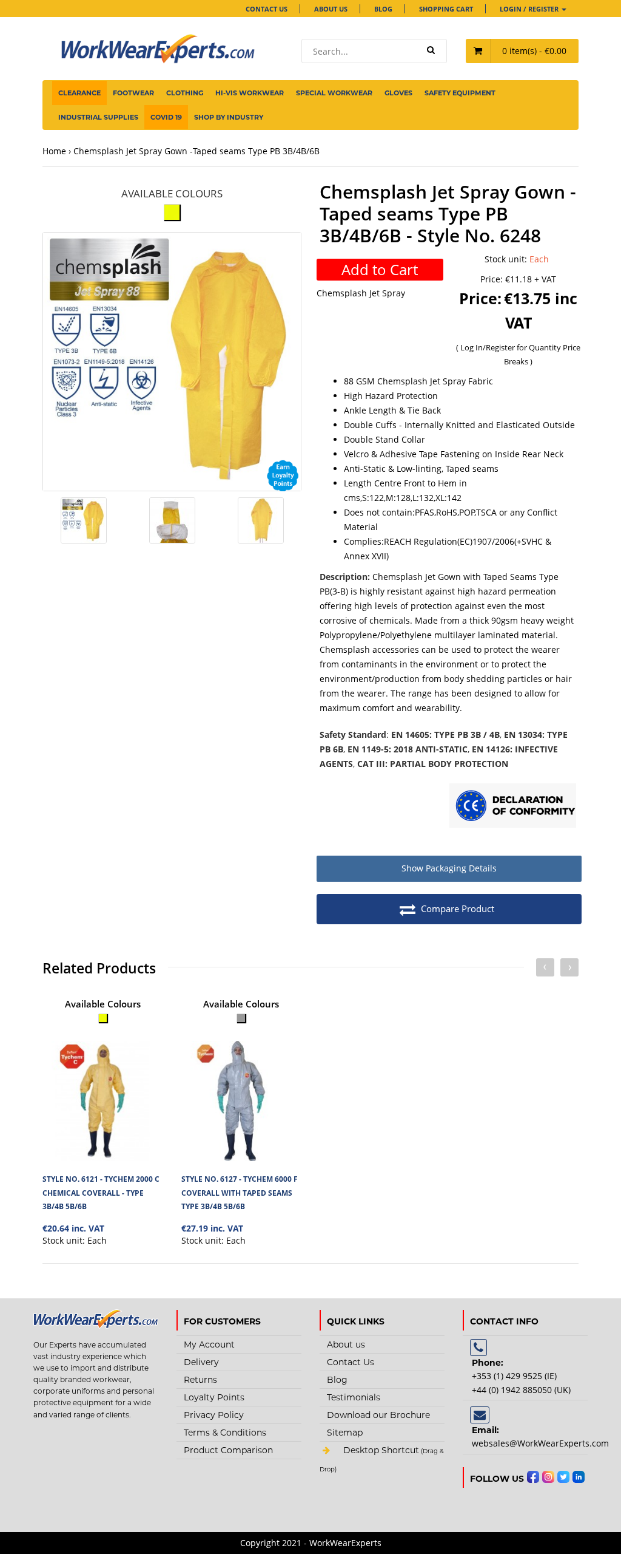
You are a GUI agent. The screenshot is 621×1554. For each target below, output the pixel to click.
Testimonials (353, 1397)
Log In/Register (488, 347)
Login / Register (530, 8)
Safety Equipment (460, 93)
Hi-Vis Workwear (249, 93)
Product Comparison (228, 1450)
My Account (209, 1344)
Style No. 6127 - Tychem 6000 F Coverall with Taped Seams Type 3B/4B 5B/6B (239, 1193)
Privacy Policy (214, 1414)
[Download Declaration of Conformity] (512, 807)
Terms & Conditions (225, 1432)
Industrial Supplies (98, 117)
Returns (200, 1379)
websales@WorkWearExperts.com (540, 1443)
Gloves (398, 93)
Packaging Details (449, 868)
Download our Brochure (378, 1414)
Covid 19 (166, 117)
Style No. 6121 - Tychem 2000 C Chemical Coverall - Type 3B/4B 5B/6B (100, 1193)
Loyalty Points (214, 1397)
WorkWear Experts (382, 1469)
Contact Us (266, 8)
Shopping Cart (446, 8)
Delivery (201, 1362)
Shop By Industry (228, 117)
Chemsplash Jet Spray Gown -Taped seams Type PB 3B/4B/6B (196, 151)
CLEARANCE (79, 93)
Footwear (133, 93)
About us (330, 8)
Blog (383, 8)
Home (54, 151)
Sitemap (345, 1432)
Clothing (184, 93)
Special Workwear (334, 93)
